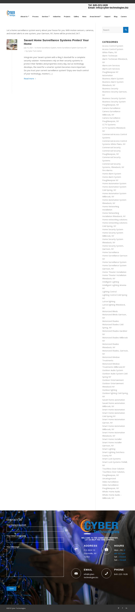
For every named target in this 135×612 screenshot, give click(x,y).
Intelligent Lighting (110, 281)
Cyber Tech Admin (35, 51)
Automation (107, 75)
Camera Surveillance (111, 108)
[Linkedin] (126, 608)
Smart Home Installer (112, 439)
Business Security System (114, 98)
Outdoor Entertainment (113, 380)
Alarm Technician (109, 55)
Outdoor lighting (109, 390)
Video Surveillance (110, 481)
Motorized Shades (110, 321)
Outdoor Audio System (112, 370)
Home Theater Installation (114, 272)
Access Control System (112, 45)
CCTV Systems (109, 124)
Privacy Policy (13, 595)
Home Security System (112, 229)
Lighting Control (109, 291)
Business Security (110, 88)
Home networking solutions (114, 219)
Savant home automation (113, 399)
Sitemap (27, 595)
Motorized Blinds (110, 311)
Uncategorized (109, 478)
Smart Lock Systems (111, 458)
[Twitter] (118, 608)
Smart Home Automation (113, 409)
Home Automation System (114, 183)
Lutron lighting (108, 301)
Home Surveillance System (46, 48)
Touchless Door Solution (113, 468)
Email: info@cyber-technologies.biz (108, 7)
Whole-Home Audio (111, 491)
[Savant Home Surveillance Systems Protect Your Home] (12, 44)
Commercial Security (111, 147)
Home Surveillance (110, 252)
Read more (29, 78)
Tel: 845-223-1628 (98, 5)
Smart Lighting (108, 449)
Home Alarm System (111, 173)
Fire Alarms (107, 170)
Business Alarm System (113, 78)
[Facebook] (122, 608)
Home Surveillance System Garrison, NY (71, 48)
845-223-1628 (121, 574)
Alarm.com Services (111, 65)
